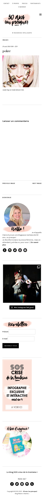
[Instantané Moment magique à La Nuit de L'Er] (22, 283)
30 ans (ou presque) (30, 491)
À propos (15, 3)
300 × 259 (14, 46)
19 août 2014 (6, 46)
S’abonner (22, 7)
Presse (25, 3)
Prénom (5, 332)
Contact (6, 3)
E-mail (4, 339)
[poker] (20, 86)
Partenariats (35, 3)
